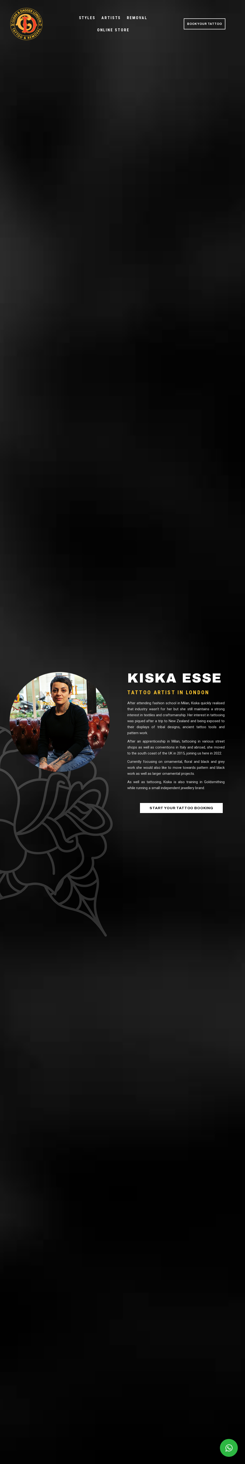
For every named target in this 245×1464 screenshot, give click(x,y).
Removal (137, 18)
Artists (111, 18)
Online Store (113, 30)
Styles (87, 18)
